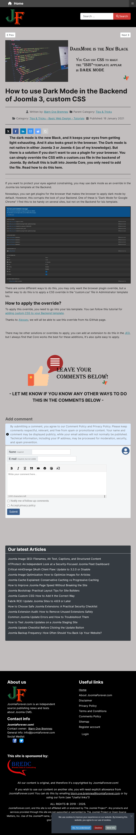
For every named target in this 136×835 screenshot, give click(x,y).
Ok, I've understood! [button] (81, 827)
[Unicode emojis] (51, 468)
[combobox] (96, 16)
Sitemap (84, 721)
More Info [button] (111, 827)
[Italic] (18, 468)
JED (127, 333)
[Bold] (12, 468)
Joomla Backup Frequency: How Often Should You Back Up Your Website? (55, 632)
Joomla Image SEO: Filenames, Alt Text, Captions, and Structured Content (54, 558)
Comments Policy (90, 716)
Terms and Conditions (92, 711)
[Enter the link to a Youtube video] (38, 468)
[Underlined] (25, 468)
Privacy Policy (88, 705)
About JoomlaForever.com (95, 695)
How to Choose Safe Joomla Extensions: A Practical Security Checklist (52, 606)
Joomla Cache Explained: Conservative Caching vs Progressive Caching (53, 580)
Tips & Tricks (104, 111)
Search (123, 16)
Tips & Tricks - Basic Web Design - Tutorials (57, 118)
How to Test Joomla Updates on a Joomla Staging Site (42, 622)
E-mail (22, 458)
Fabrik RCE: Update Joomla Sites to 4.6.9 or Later (39, 601)
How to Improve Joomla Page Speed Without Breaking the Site (47, 585)
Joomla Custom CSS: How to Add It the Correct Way (41, 595)
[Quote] (32, 468)
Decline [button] (98, 827)
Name (16, 451)
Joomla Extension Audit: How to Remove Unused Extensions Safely (50, 611)
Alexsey (23, 319)
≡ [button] (132, 3)
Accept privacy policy (23, 505)
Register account (89, 727)
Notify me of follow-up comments (30, 500)
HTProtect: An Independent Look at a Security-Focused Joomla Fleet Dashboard (58, 564)
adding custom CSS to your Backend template (34, 313)
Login (85, 734)
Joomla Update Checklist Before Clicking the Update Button (46, 627)
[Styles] (58, 468)
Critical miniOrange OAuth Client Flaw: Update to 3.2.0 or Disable (49, 569)
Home (82, 690)
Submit (13, 511)
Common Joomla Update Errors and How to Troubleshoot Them (48, 617)
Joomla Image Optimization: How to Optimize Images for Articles (49, 574)
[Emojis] (45, 468)
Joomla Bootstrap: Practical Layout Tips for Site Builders (43, 590)
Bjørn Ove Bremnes (40, 728)
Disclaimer (85, 700)
